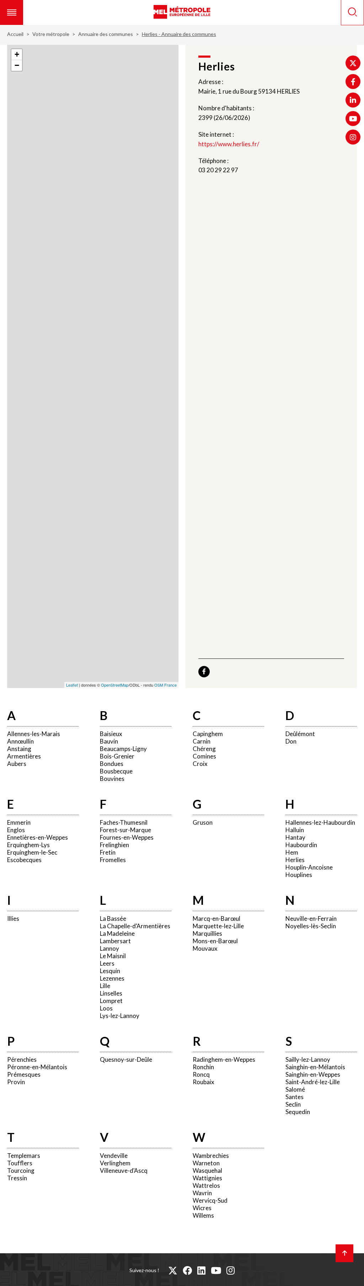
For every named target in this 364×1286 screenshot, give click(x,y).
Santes (294, 1097)
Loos (106, 1008)
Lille (105, 986)
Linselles (111, 993)
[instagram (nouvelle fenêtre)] (230, 1270)
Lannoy (109, 948)
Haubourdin (301, 845)
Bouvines (112, 778)
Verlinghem (115, 1163)
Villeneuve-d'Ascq (124, 1170)
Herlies (295, 860)
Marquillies (207, 933)
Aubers (16, 763)
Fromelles (113, 860)
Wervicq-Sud (210, 1200)
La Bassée (113, 918)
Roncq (201, 1074)
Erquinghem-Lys (28, 845)
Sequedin (297, 1112)
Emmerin (19, 822)
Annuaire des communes (105, 34)
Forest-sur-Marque (125, 830)
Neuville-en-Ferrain (311, 918)
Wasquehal (207, 1170)
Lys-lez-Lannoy (119, 1015)
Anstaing (19, 748)
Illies (13, 918)
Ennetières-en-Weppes (37, 837)
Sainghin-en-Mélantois (315, 1067)
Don (290, 741)
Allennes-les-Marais (33, 734)
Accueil (15, 34)
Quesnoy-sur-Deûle (126, 1059)
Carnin (201, 741)
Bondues (111, 763)
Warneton (206, 1163)
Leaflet (72, 685)
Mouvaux (205, 948)
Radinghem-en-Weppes (224, 1059)
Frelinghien (114, 845)
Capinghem (208, 734)
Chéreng (204, 748)
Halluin (294, 830)
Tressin (17, 1178)
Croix (200, 763)
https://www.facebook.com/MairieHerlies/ (204, 671)
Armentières (24, 756)
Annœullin (20, 741)
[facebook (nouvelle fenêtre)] (187, 1270)
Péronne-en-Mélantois (37, 1067)
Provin (16, 1082)
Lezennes (112, 978)
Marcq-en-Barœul (216, 918)
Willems (203, 1215)
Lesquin (110, 971)
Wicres (202, 1208)
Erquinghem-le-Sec (32, 852)
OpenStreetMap (114, 685)
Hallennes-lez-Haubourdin (320, 822)
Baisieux (111, 734)
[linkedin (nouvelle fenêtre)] (201, 1270)
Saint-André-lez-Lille (312, 1082)
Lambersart (115, 941)
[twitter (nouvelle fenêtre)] (172, 1270)
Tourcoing (20, 1170)
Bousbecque (116, 771)
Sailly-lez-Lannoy (307, 1059)
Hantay (295, 837)
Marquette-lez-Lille (218, 926)
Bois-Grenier (117, 756)
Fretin (108, 852)
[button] (11, 12)
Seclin (293, 1104)
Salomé (295, 1089)
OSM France (165, 685)
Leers (107, 963)
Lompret (111, 1000)
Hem (291, 852)
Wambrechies (211, 1155)
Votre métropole (50, 34)
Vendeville (114, 1155)
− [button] (17, 65)
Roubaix (203, 1082)
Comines (204, 756)
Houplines (298, 874)
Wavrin (202, 1193)
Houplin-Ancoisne (309, 867)
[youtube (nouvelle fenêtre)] (216, 1270)
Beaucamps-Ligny (123, 748)
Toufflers (19, 1163)
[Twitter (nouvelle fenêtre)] (353, 63)
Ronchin (203, 1067)
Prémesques (24, 1074)
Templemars (23, 1155)
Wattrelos (206, 1185)
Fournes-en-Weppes (127, 837)
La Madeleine (117, 933)
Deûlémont (300, 734)
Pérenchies (22, 1059)
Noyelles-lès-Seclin (310, 926)
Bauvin (109, 741)
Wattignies (207, 1178)
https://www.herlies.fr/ (228, 144)
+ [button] (17, 54)
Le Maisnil (113, 956)
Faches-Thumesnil (124, 822)
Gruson (203, 822)
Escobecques (24, 860)
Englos (16, 830)
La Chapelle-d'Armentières (135, 926)
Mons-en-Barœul (215, 941)
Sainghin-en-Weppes (312, 1074)
